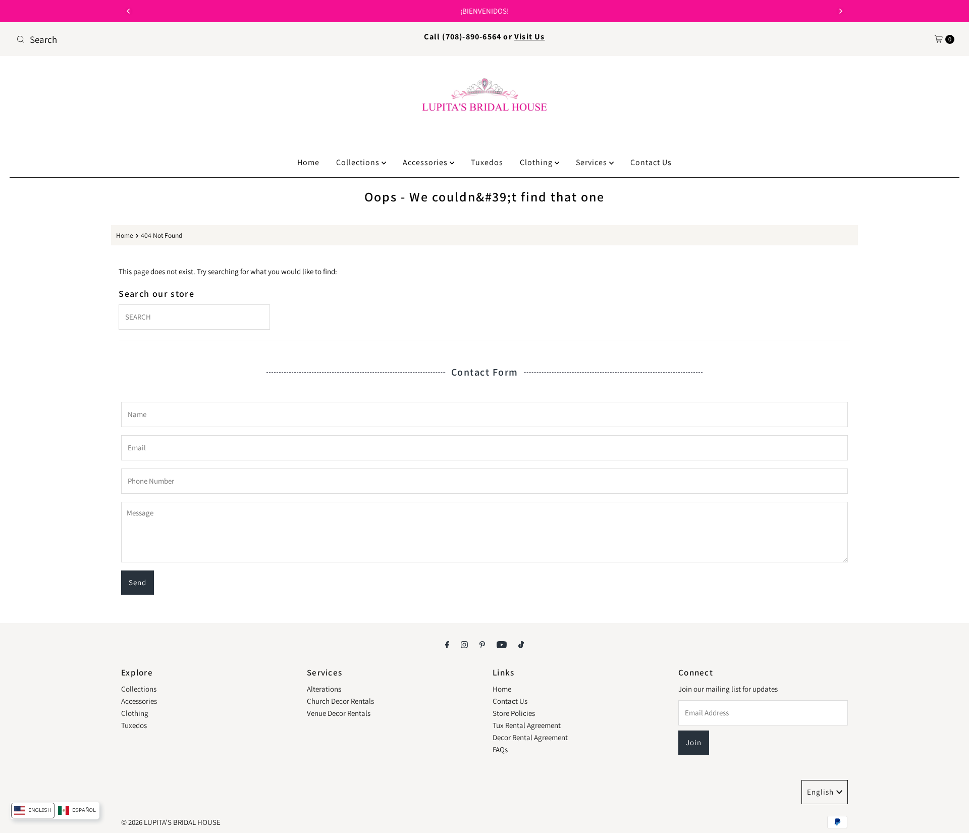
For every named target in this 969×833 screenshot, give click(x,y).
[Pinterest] (482, 644)
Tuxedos (487, 162)
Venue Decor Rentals (338, 713)
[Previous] (128, 11)
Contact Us (651, 162)
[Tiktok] (521, 644)
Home (308, 162)
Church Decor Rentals (340, 701)
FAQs (500, 749)
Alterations (324, 689)
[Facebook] (447, 644)
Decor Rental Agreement (530, 737)
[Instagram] (464, 644)
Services (592, 162)
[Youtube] (502, 644)
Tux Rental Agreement (527, 725)
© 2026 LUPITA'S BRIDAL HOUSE (171, 822)
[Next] (840, 11)
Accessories (426, 162)
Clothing (537, 162)
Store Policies (514, 713)
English (820, 792)
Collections (359, 162)
